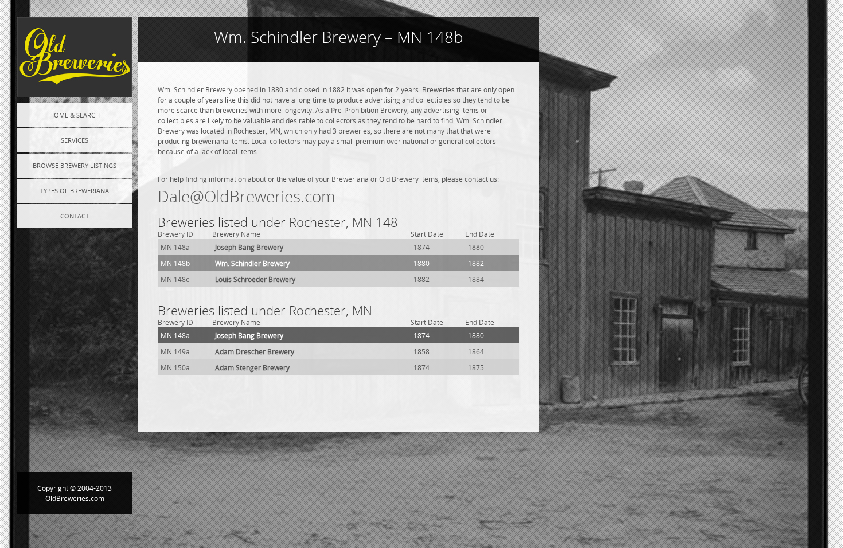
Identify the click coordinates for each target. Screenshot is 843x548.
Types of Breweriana (74, 190)
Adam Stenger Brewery (252, 367)
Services (74, 140)
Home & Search (74, 115)
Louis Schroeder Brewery (255, 279)
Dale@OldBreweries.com (246, 196)
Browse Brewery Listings (74, 165)
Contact (74, 216)
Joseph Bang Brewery (249, 247)
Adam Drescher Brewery (254, 351)
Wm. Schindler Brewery (252, 263)
